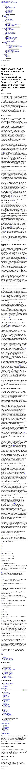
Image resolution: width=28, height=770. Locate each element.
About (4, 5)
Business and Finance (8, 683)
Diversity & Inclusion (14, 49)
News (7, 30)
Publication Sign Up (5, 723)
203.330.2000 (6, 693)
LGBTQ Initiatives (10, 25)
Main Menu (3, 2)
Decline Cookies (13, 743)
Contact (5, 54)
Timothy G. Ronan (7, 674)
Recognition (9, 12)
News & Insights (7, 28)
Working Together (10, 41)
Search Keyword (4, 690)
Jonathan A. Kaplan (7, 671)
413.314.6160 (6, 699)
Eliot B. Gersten (7, 668)
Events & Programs (10, 32)
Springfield (5, 697)
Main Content (9, 2)
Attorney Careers (10, 50)
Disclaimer (5, 711)
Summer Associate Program (12, 51)
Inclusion (5, 21)
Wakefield (5, 700)
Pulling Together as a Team (12, 45)
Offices (8, 56)
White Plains (6, 705)
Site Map (5, 710)
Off (6, 759)
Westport (5, 703)
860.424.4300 (6, 696)
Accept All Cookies (22, 743)
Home (4, 709)
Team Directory (9, 20)
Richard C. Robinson (8, 673)
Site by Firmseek (7, 720)
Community (9, 11)
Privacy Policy (6, 713)
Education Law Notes (11, 38)
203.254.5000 (6, 704)
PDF (2, 653)
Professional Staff (10, 52)
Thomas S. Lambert (7, 672)
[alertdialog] (14, 757)
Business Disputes (7, 684)
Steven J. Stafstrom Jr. (8, 677)
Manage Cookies (7, 714)
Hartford (5, 695)
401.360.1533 (6, 701)
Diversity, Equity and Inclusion (13, 24)
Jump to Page (4, 688)
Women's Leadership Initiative (13, 27)
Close (2, 768)
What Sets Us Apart (10, 7)
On (3, 759)
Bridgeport (5, 692)
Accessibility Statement (8, 715)
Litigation (5, 686)
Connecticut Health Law (11, 37)
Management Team (10, 14)
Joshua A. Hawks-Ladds (9, 669)
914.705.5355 (6, 706)
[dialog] (14, 739)
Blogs (4, 34)
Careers (5, 42)
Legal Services (6, 15)
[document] (14, 757)
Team (4, 16)
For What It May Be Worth (12, 39)
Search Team (9, 19)
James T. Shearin (7, 676)
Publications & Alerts (11, 33)
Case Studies (9, 8)
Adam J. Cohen (7, 665)
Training (11, 47)
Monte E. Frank (7, 667)
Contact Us (8, 58)
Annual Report (9, 10)
